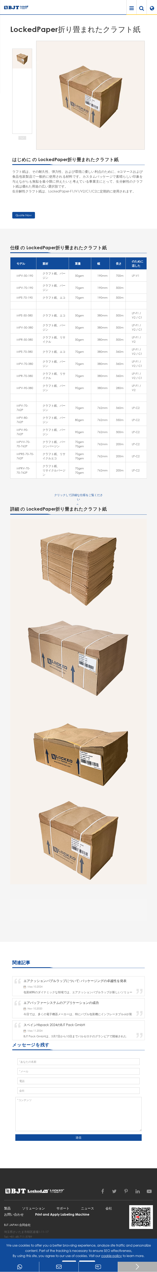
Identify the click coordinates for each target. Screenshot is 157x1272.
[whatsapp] (19, 1267)
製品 (7, 1208)
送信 (78, 1137)
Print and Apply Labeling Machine (62, 1214)
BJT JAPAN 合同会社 (17, 1225)
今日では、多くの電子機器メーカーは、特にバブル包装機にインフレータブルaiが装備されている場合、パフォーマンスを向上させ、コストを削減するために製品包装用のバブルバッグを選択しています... (78, 1014)
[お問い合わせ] (98, 1267)
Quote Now (24, 215)
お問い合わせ (14, 1214)
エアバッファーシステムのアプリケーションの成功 (61, 1002)
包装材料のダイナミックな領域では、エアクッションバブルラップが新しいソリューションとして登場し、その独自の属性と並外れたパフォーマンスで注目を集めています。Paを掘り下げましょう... (78, 992)
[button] (22, 138)
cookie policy (111, 1256)
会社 (108, 1208)
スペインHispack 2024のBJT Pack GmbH (54, 1025)
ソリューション (33, 1208)
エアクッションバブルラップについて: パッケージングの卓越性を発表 (75, 980)
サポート (63, 1208)
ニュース (87, 1208)
